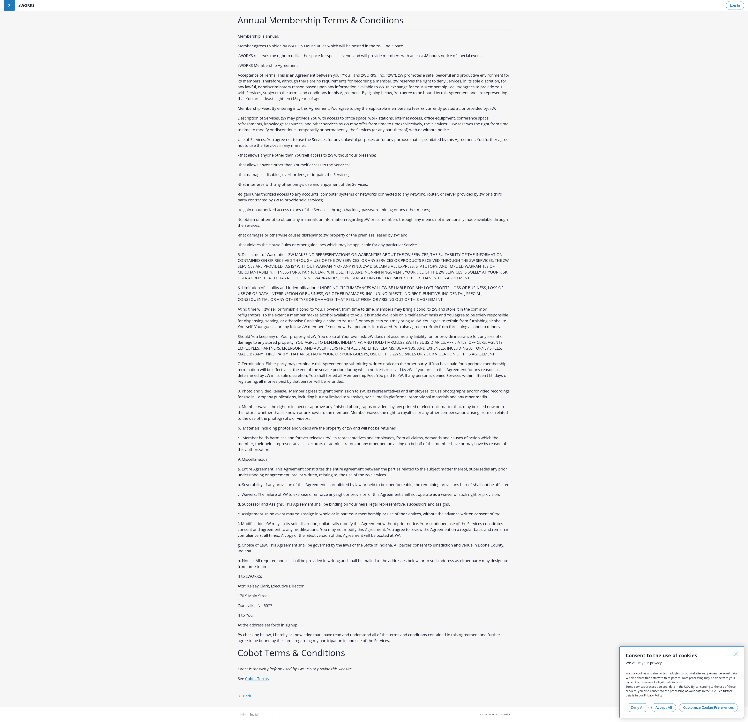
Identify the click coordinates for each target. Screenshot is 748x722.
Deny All (637, 707)
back (247, 696)
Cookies (505, 714)
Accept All (663, 707)
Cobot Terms (257, 678)
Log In (735, 5)
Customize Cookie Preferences (708, 707)
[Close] (736, 654)
